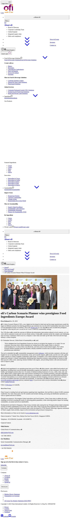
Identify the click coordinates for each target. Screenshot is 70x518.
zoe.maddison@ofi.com (7, 445)
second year (34, 327)
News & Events (8, 269)
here (31, 380)
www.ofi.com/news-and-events (10, 380)
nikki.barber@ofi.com (7, 432)
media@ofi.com (9, 382)
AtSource (41, 353)
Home (6, 267)
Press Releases (8, 271)
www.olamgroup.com (32, 413)
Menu (7, 21)
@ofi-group (8, 385)
